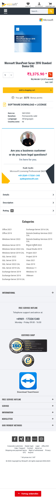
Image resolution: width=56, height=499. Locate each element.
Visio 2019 (30, 264)
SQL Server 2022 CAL (11, 264)
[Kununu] (34, 439)
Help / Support (19, 448)
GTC (24, 452)
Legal (38, 446)
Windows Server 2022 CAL (13, 249)
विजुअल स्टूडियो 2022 (34, 245)
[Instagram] (41, 439)
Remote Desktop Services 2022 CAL (39, 234)
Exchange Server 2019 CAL (13, 279)
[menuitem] (50, 4)
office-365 (45, 446)
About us (38, 448)
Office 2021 (7, 229)
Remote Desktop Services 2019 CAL (39, 240)
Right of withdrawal (36, 450)
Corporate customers (15, 446)
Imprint (30, 452)
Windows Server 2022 (11, 239)
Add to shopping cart (27, 90)
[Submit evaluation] (28, 69)
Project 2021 (31, 253)
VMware (29, 275)
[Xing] (21, 439)
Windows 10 (31, 272)
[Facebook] (14, 439)
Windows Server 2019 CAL (13, 253)
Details (6, 195)
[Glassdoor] (28, 439)
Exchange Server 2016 (11, 275)
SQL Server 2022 (9, 257)
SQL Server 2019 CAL (11, 268)
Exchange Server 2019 (11, 272)
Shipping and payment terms (16, 450)
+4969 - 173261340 (28, 318)
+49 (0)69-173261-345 (29, 175)
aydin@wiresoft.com (29, 179)
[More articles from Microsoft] (46, 20)
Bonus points (36, 98)
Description (8, 202)
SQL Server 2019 (9, 260)
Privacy (48, 450)
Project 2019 (31, 257)
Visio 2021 (30, 260)
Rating (8, 210)
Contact (30, 448)
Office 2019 (7, 233)
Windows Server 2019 (11, 245)
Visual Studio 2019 (34, 249)
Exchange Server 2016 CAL (37, 229)
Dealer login (29, 446)
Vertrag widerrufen (29, 494)
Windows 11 (31, 268)
